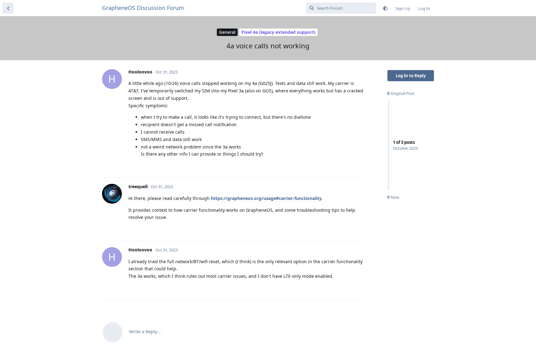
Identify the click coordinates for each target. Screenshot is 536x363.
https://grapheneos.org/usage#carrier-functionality (266, 198)
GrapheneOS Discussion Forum (143, 7)
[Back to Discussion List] (8, 8)
